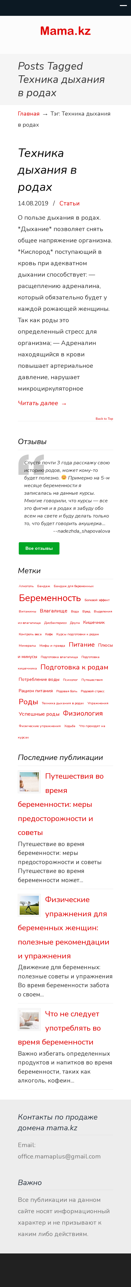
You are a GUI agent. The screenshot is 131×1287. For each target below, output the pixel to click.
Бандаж (43, 586)
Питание (82, 644)
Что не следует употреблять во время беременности (59, 1027)
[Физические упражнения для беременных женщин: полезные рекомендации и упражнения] (29, 905)
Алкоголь (26, 586)
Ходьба (69, 726)
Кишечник (94, 622)
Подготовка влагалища (59, 657)
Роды (28, 701)
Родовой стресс (93, 691)
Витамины (27, 611)
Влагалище (53, 610)
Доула (75, 622)
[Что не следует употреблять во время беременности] (29, 1019)
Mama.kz (65, 32)
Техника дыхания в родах (47, 170)
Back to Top (104, 418)
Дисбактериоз (55, 622)
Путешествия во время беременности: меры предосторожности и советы (61, 804)
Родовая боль (66, 691)
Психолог (70, 679)
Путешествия (92, 679)
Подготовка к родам (74, 667)
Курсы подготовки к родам (77, 634)
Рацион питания (36, 691)
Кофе (49, 634)
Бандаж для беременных (74, 586)
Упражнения (97, 703)
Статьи (69, 203)
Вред (86, 611)
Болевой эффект (97, 600)
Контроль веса (30, 634)
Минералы (27, 645)
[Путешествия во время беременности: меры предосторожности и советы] (29, 781)
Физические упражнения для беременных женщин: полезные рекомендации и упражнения (63, 927)
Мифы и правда (52, 645)
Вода (75, 611)
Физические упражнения (40, 726)
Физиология (83, 713)
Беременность (50, 598)
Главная (29, 113)
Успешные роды (39, 714)
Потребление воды (39, 679)
